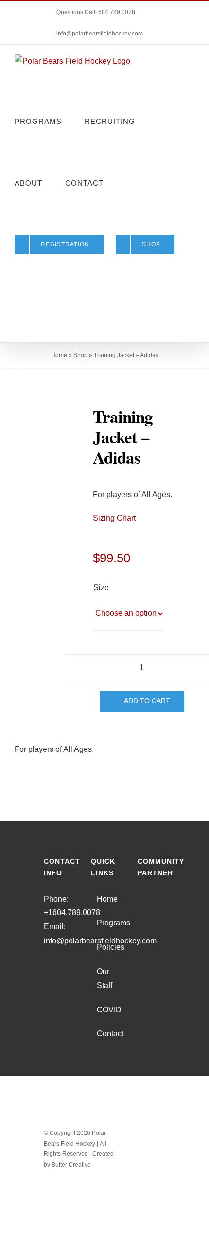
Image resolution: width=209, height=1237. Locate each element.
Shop (80, 355)
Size (100, 587)
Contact (105, 1033)
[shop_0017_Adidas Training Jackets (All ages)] (52, 420)
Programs (105, 923)
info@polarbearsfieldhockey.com (99, 33)
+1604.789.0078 (72, 912)
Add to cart (147, 701)
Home (59, 355)
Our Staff (104, 978)
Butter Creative (71, 1164)
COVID (105, 1010)
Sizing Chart (114, 518)
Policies (105, 947)
